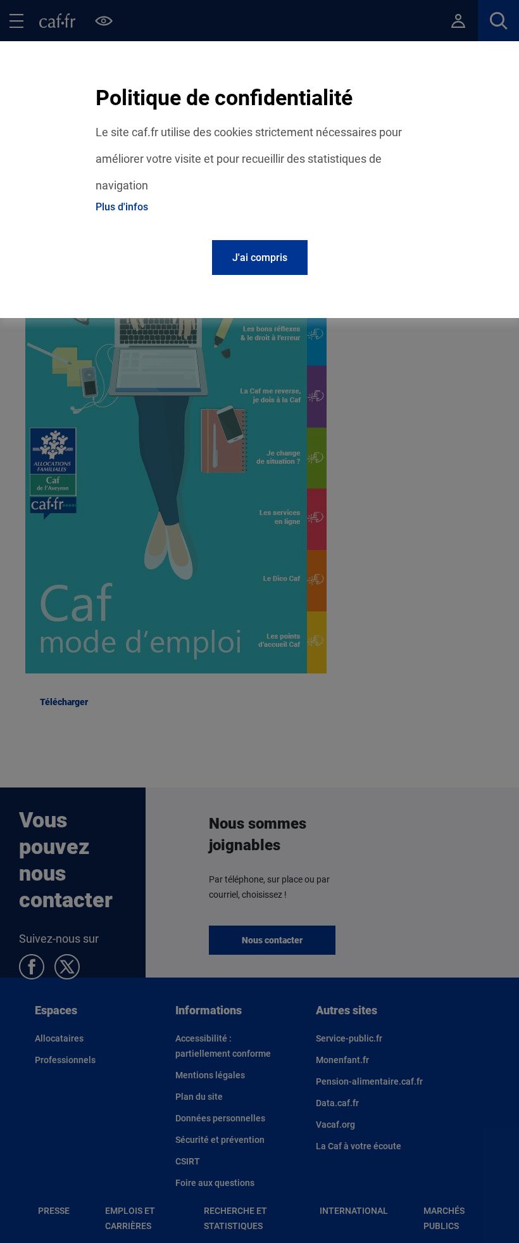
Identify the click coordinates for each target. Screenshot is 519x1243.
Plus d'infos (122, 207)
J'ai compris (259, 258)
